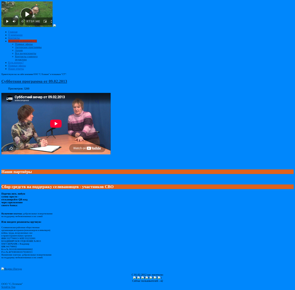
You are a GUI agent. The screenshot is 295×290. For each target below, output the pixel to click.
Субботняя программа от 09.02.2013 (34, 81)
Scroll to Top (8, 287)
